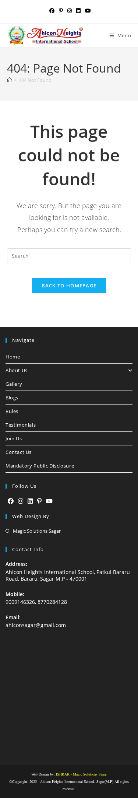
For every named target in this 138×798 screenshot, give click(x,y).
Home (13, 356)
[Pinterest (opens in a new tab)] (61, 10)
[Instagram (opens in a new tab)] (69, 10)
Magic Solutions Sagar (37, 531)
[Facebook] (11, 501)
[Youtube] (49, 501)
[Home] (9, 80)
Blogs (12, 397)
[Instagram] (20, 501)
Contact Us (19, 452)
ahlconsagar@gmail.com (36, 625)
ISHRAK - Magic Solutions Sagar (81, 774)
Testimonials (21, 424)
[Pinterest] (39, 501)
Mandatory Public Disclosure (40, 465)
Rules (12, 411)
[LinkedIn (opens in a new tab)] (78, 10)
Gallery (14, 384)
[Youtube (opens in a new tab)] (87, 10)
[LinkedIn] (30, 501)
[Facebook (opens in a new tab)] (52, 10)
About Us (17, 370)
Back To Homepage (69, 285)
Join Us (14, 438)
